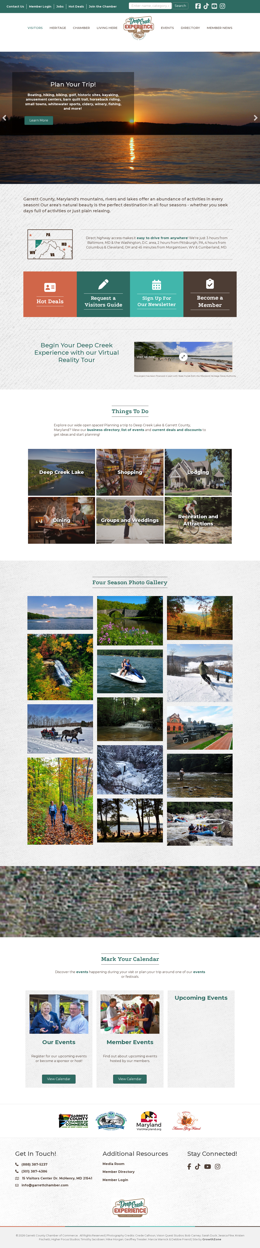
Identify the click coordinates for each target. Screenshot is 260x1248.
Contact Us (15, 6)
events (82, 972)
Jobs (60, 6)
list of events (132, 430)
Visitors (35, 28)
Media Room (114, 1164)
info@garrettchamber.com (45, 1185)
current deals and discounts (177, 430)
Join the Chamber (103, 6)
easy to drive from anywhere (162, 238)
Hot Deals (76, 6)
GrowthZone (211, 1239)
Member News (219, 28)
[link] (82, 113)
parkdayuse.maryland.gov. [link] (73, 122)
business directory (103, 430)
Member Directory (119, 1172)
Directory (190, 28)
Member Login (40, 6)
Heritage (58, 28)
